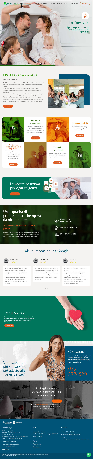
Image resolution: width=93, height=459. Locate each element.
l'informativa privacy (42, 404)
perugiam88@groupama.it (73, 434)
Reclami (35, 441)
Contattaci (85, 3)
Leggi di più (35, 138)
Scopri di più (8, 106)
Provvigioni (36, 447)
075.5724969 (70, 432)
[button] (89, 455)
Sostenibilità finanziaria (9, 441)
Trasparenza (37, 444)
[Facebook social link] (84, 455)
